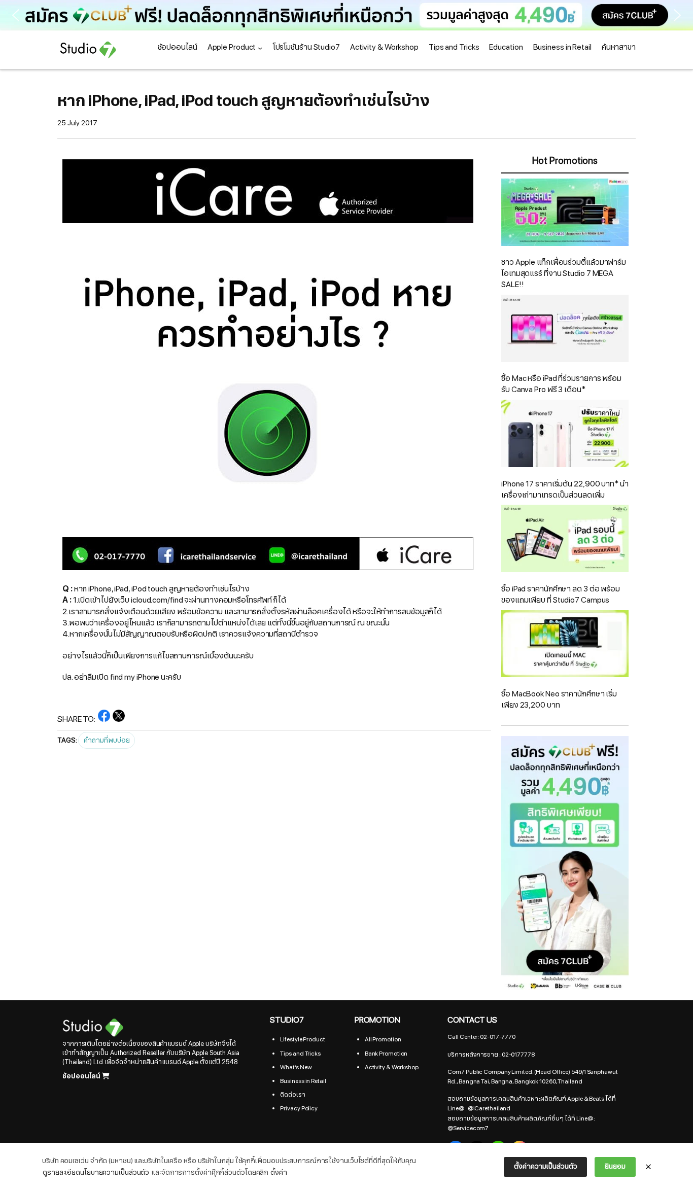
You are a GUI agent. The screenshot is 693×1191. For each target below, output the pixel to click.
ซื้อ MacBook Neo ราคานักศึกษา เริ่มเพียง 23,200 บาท (559, 699)
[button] (346, 15)
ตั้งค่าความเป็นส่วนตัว (545, 1166)
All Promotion (383, 1039)
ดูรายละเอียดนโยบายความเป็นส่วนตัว (96, 1172)
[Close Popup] (648, 1167)
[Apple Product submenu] (260, 47)
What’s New (295, 1067)
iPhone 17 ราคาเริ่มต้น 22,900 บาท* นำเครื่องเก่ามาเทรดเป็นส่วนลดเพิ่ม (565, 489)
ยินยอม (615, 1166)
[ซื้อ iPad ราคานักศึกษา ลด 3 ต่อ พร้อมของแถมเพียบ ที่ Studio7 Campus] (565, 540)
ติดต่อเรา (292, 1094)
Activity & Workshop (392, 1067)
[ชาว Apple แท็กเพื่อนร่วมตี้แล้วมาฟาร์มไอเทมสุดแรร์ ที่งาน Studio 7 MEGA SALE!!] (565, 214)
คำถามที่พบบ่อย (106, 740)
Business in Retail (303, 1080)
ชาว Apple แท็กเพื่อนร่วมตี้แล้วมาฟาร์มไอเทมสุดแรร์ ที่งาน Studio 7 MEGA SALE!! (563, 273)
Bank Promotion (386, 1053)
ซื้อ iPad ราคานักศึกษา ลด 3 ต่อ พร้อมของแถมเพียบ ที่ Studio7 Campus (560, 594)
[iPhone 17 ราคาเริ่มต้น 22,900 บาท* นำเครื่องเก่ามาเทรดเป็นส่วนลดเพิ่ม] (565, 435)
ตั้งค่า (278, 1172)
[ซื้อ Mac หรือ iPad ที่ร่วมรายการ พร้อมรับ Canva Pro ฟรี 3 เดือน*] (565, 330)
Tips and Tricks (300, 1053)
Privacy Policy (299, 1108)
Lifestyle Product (302, 1039)
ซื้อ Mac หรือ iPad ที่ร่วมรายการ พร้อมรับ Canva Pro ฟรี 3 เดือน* (561, 384)
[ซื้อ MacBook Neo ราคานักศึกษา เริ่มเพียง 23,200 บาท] (565, 645)
